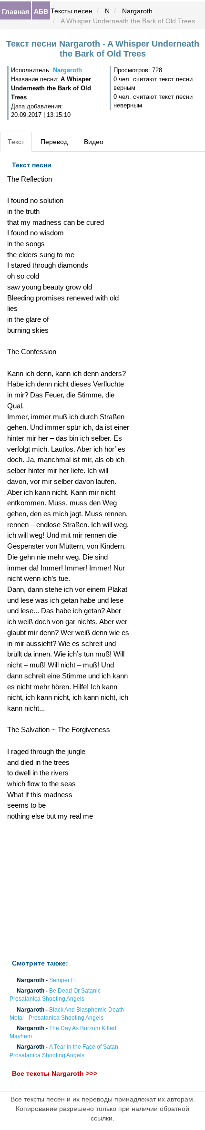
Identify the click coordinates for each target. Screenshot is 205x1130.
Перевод (54, 141)
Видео (93, 141)
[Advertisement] (68, 890)
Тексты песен (71, 11)
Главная (15, 11)
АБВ (41, 11)
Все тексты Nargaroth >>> (54, 1073)
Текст (16, 141)
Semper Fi (62, 980)
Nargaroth (137, 11)
